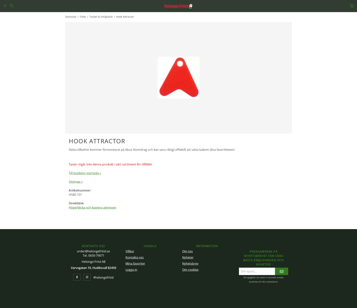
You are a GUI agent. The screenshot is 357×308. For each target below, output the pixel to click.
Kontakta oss (135, 257)
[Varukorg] (352, 6)
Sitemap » (76, 182)
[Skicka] (281, 271)
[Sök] (11, 5)
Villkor (130, 251)
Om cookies (190, 270)
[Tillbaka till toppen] (287, 303)
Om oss (187, 251)
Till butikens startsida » (85, 173)
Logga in (131, 270)
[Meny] (5, 6)
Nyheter (188, 257)
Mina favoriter (135, 263)
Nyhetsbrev (190, 263)
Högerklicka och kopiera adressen (92, 207)
